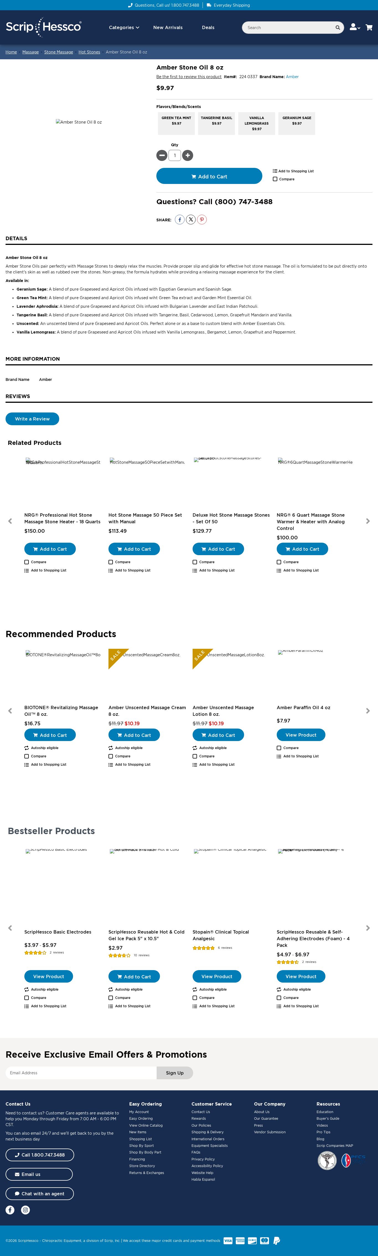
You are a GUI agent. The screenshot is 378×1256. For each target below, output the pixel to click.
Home (11, 52)
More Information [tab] (33, 359)
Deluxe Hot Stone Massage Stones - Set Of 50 (231, 518)
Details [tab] (16, 238)
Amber (292, 77)
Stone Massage (58, 52)
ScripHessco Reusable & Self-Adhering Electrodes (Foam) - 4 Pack (313, 938)
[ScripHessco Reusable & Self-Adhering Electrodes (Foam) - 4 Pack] (315, 886)
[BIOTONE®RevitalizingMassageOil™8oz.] (63, 676)
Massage (30, 52)
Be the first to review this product (189, 77)
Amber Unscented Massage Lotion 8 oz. (223, 711)
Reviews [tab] (18, 396)
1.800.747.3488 (185, 5)
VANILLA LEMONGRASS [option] (257, 123)
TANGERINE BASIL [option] (216, 120)
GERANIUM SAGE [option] (297, 120)
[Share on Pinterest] (202, 219)
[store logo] (44, 27)
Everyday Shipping (232, 5)
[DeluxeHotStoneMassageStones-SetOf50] (231, 484)
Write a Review (32, 418)
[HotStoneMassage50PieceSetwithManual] (147, 484)
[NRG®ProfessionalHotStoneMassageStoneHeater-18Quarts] (63, 484)
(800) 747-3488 (244, 201)
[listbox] (264, 123)
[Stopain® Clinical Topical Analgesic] (231, 886)
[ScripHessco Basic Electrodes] (63, 886)
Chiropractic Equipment (61, 1240)
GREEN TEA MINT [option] (176, 120)
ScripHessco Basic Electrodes (57, 931)
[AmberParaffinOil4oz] (315, 676)
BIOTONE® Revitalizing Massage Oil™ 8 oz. (61, 711)
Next (368, 521)
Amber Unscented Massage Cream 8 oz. (147, 711)
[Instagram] (25, 1210)
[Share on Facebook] (180, 219)
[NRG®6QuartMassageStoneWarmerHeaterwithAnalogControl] (315, 484)
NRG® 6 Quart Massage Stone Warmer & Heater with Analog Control (311, 521)
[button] (355, 27)
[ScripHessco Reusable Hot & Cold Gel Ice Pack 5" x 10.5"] (147, 886)
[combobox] (293, 27)
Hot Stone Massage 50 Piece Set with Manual (145, 518)
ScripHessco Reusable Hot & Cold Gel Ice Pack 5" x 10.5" (146, 935)
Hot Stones (89, 52)
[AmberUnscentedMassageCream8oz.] (147, 676)
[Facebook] (10, 1210)
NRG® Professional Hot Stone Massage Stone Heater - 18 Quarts (62, 518)
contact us (32, 1113)
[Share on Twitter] (191, 219)
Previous (10, 521)
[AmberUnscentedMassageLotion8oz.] (231, 676)
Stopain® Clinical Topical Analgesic (221, 935)
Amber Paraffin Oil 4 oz (303, 707)
